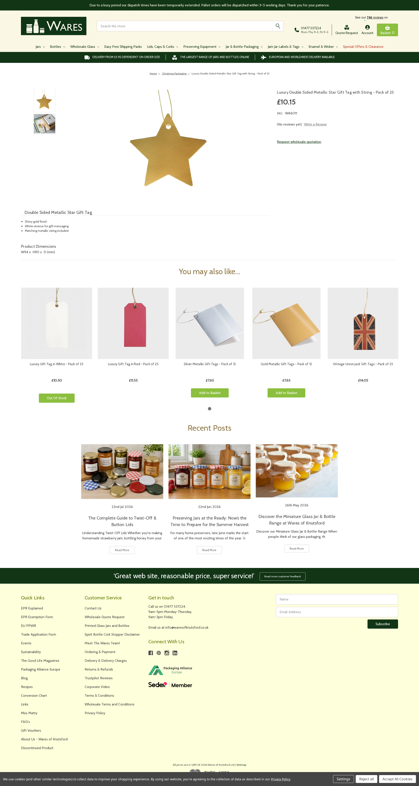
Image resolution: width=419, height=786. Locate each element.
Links (24, 704)
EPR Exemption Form (37, 617)
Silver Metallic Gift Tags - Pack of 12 (210, 364)
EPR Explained (32, 608)
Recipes (27, 687)
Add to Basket (210, 393)
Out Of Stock (57, 398)
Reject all (366, 779)
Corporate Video (97, 687)
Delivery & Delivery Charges (106, 661)
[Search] (277, 26)
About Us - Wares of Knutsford (44, 739)
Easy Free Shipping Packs (123, 47)
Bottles (56, 47)
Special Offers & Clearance (363, 47)
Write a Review (315, 124)
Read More (122, 550)
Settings (343, 779)
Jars (39, 47)
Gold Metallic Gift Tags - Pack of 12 (286, 364)
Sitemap (241, 764)
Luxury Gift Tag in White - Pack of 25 (56, 364)
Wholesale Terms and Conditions (109, 704)
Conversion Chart (34, 695)
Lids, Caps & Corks (161, 47)
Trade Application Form (38, 634)
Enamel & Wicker (322, 47)
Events (26, 643)
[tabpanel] (56, 347)
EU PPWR (28, 626)
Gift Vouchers (31, 730)
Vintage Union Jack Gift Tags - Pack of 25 (363, 364)
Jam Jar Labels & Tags (284, 47)
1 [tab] (209, 408)
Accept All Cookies (397, 779)
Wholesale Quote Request (105, 617)
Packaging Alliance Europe (40, 669)
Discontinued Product (37, 748)
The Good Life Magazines (40, 661)
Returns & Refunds (99, 669)
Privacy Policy (95, 713)
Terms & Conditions (99, 695)
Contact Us (93, 608)
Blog (24, 678)
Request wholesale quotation (299, 142)
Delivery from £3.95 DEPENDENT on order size (126, 57)
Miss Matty (29, 713)
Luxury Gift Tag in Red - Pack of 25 (133, 364)
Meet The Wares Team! (102, 643)
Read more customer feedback (282, 576)
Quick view (57, 323)
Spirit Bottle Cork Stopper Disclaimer (112, 634)
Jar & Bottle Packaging (242, 47)
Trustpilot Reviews (99, 678)
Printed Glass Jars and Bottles (107, 626)
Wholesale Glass (83, 47)
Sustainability (31, 652)
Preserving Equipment (200, 47)
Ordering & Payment (100, 652)
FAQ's (25, 722)
